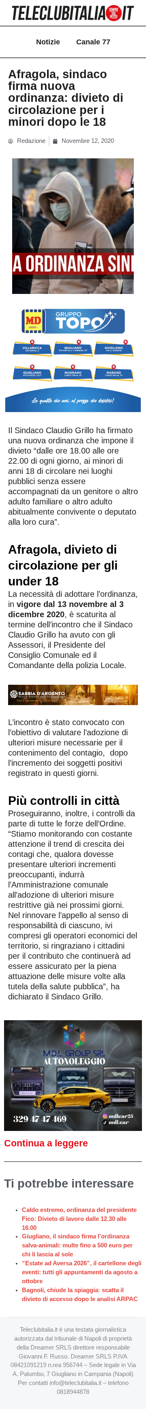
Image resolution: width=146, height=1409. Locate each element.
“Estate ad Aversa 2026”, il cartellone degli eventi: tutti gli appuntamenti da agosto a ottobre (82, 1272)
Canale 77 (93, 42)
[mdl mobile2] (73, 1075)
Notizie (48, 42)
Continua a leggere (46, 1143)
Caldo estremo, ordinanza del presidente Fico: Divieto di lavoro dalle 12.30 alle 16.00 (79, 1219)
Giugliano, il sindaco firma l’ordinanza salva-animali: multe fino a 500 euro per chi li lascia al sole (77, 1245)
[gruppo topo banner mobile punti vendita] (73, 357)
